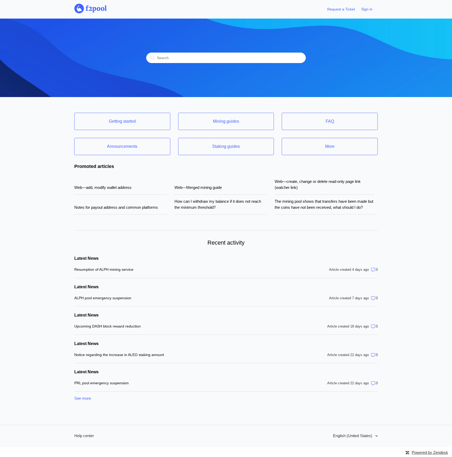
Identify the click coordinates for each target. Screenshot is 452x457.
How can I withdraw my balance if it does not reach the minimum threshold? (217, 204)
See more (82, 398)
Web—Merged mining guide (198, 187)
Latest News (86, 258)
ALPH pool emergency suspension (102, 298)
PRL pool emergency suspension (101, 383)
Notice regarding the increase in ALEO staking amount (119, 355)
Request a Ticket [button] (341, 9)
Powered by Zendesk (430, 452)
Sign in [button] (366, 9)
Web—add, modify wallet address (103, 187)
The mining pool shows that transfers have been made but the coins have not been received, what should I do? (324, 204)
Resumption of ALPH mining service (103, 269)
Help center (84, 435)
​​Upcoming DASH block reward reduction (107, 326)
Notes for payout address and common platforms (116, 207)
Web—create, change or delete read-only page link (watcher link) (318, 184)
